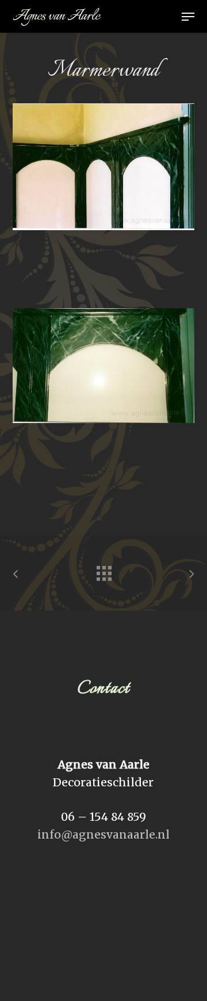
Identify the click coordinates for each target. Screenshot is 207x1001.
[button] (188, 16)
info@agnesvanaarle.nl (103, 834)
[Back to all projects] (103, 570)
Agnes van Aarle (56, 16)
